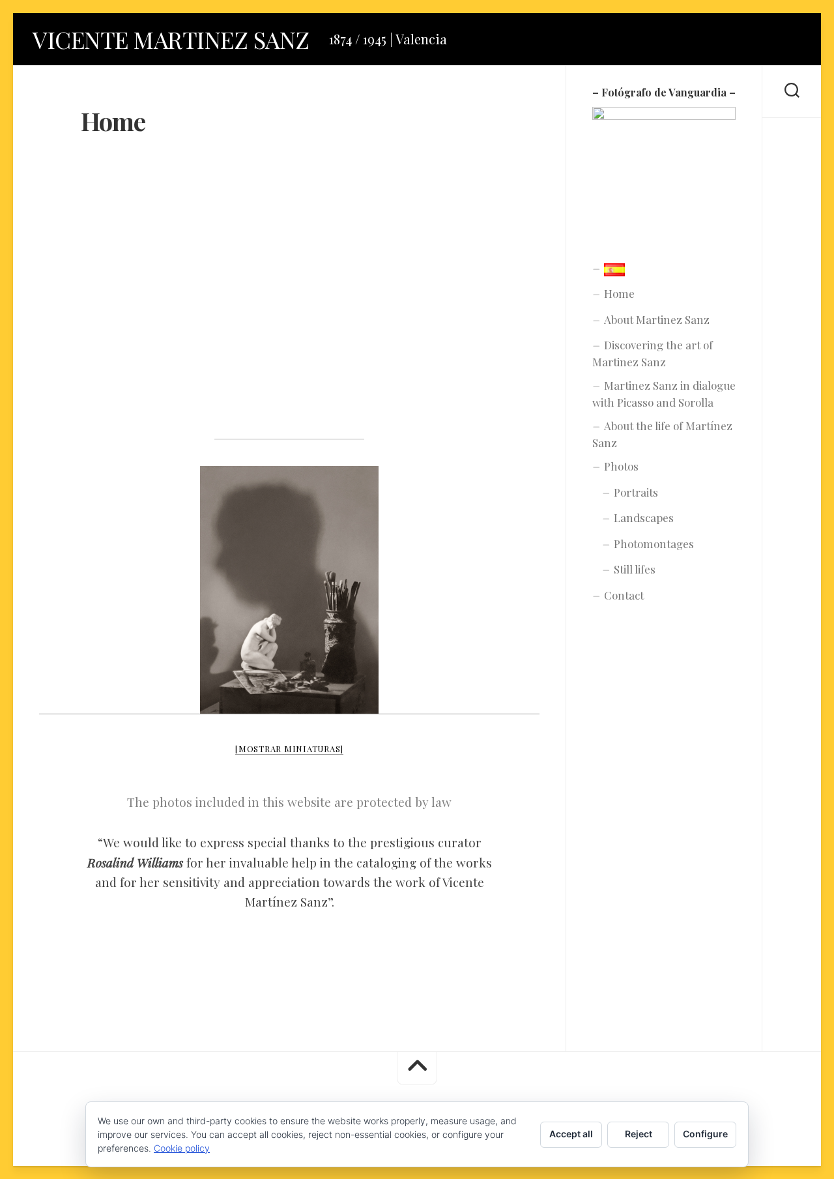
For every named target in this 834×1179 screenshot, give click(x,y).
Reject (638, 1133)
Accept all (571, 1133)
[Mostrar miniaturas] (289, 748)
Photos (621, 466)
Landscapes (644, 517)
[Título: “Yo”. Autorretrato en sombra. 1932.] (289, 590)
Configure (705, 1133)
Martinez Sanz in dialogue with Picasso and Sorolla (664, 393)
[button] (289, 290)
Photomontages (654, 543)
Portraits (636, 492)
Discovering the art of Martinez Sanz (652, 353)
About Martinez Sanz (657, 319)
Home (619, 293)
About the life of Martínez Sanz (662, 434)
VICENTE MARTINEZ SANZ (171, 39)
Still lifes (634, 569)
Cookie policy (182, 1148)
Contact (624, 595)
